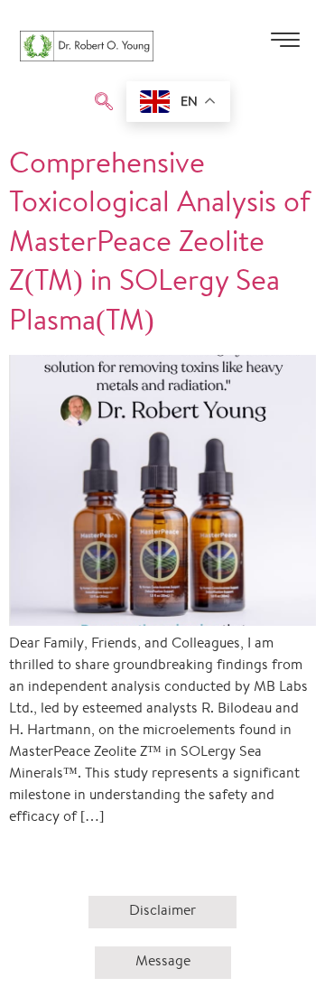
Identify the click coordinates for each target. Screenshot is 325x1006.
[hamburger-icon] (285, 46)
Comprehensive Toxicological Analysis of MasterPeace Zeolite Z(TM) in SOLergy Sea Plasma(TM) (160, 245)
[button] (104, 104)
